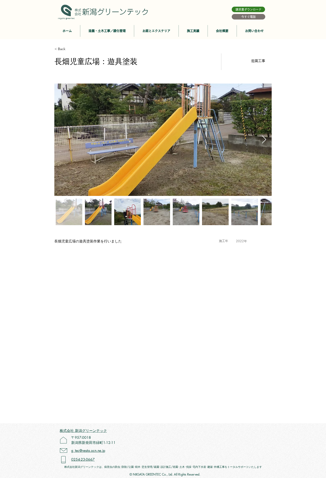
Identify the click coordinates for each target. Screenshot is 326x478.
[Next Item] (264, 139)
